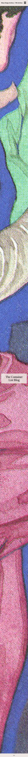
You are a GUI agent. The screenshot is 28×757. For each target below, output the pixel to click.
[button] (25, 3)
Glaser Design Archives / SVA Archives (12, 3)
